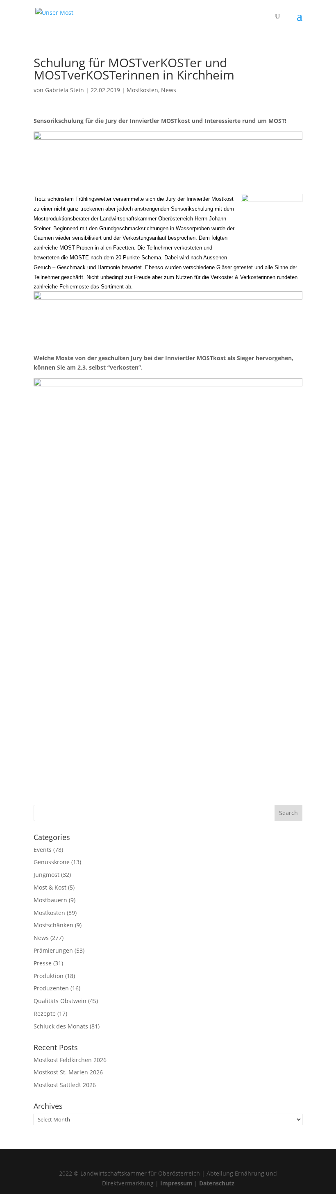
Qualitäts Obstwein (60, 1001)
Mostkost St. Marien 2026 (68, 1072)
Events (43, 850)
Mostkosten (142, 90)
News (168, 90)
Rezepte (45, 1013)
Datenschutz (216, 1183)
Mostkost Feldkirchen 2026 (70, 1060)
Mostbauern (50, 900)
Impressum (176, 1183)
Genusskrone (52, 862)
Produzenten (51, 988)
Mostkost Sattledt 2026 (65, 1085)
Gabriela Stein (64, 90)
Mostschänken (53, 925)
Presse (43, 963)
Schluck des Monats (61, 1026)
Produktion (49, 976)
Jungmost (46, 874)
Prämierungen (53, 950)
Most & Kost (50, 887)
